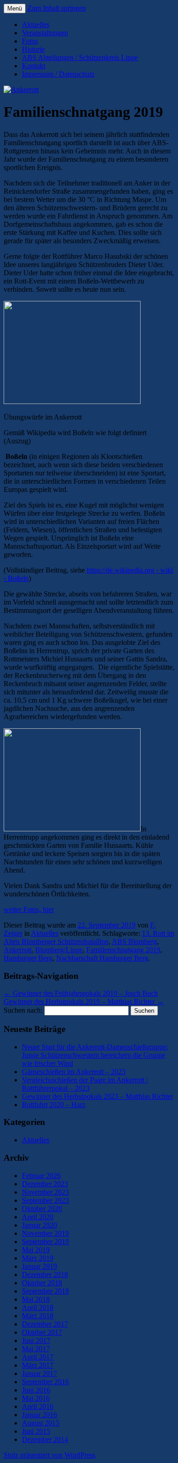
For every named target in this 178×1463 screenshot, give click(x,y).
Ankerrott (17, 950)
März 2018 (37, 1316)
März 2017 (37, 1365)
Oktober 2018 (42, 1283)
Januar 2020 (39, 1225)
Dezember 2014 (45, 1439)
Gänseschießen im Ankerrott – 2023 (74, 1071)
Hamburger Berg (28, 958)
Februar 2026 (41, 1175)
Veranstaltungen (45, 33)
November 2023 (45, 1192)
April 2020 (37, 1217)
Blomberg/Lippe (59, 950)
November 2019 (45, 1233)
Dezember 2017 (45, 1324)
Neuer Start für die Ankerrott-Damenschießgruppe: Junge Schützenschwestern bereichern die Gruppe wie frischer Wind (95, 1055)
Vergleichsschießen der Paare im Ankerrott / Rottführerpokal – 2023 (85, 1084)
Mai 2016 (36, 1398)
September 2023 (45, 1200)
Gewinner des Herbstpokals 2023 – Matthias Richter (97, 1096)
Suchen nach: (23, 1010)
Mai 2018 (36, 1299)
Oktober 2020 (42, 1208)
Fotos (30, 41)
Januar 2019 (39, 1266)
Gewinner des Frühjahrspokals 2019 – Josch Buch (81, 993)
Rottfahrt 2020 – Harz (53, 1104)
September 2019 (45, 1241)
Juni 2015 (36, 1431)
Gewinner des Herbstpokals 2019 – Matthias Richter (84, 1001)
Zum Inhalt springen (56, 8)
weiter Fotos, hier (29, 909)
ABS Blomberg (134, 941)
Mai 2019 (36, 1250)
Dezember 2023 (45, 1184)
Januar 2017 (39, 1373)
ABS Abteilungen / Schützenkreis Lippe (80, 57)
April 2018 (37, 1307)
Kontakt (33, 66)
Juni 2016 (36, 1390)
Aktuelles (35, 24)
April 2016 (37, 1406)
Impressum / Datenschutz (58, 74)
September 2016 (45, 1382)
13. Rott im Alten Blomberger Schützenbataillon (89, 937)
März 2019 (37, 1258)
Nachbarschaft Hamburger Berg (102, 958)
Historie (33, 49)
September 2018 (45, 1291)
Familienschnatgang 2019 (123, 950)
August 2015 (40, 1423)
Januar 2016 (39, 1415)
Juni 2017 (36, 1340)
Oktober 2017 (42, 1332)
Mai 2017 (36, 1349)
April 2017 (37, 1357)
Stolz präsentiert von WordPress (49, 1455)
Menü (14, 8)
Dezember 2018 (45, 1274)
